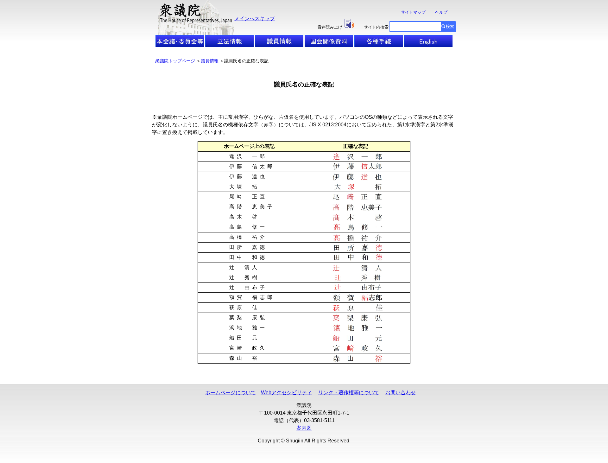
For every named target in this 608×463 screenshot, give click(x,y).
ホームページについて (230, 392)
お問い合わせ (400, 392)
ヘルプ (441, 12)
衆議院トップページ (175, 60)
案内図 (304, 428)
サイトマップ (413, 12)
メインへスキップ (254, 18)
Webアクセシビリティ (286, 392)
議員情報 (209, 60)
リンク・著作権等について (348, 392)
